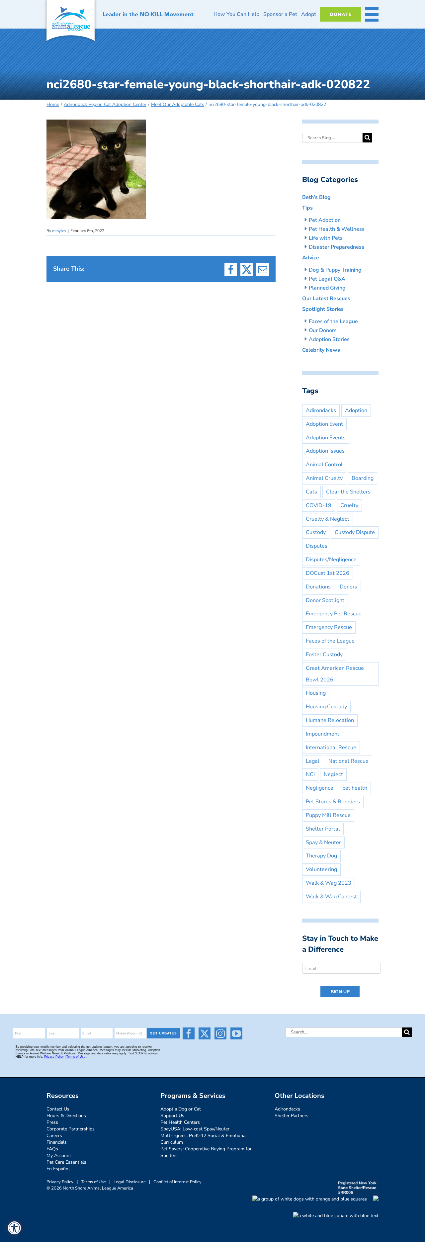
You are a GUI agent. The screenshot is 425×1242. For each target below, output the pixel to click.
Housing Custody (326, 706)
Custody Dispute (355, 532)
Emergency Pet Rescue (334, 613)
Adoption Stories (329, 339)
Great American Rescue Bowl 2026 (335, 674)
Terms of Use (93, 1182)
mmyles (59, 230)
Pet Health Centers (180, 1122)
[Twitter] (205, 1033)
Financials (56, 1142)
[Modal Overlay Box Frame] (342, 980)
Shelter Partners (291, 1115)
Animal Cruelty (324, 478)
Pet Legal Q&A (327, 279)
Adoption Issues (325, 451)
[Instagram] (220, 1033)
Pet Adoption (325, 220)
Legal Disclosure (130, 1182)
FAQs (52, 1149)
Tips (307, 208)
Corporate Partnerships (70, 1129)
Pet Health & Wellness (337, 229)
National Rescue (348, 761)
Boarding (363, 478)
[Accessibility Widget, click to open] (14, 1228)
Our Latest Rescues (326, 298)
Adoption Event (324, 424)
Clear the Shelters (348, 491)
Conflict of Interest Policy (177, 1182)
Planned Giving (327, 288)
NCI (310, 774)
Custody (316, 532)
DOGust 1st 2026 (327, 573)
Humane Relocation (330, 720)
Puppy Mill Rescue (328, 815)
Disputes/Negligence (331, 559)
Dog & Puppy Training (335, 270)
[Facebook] (189, 1033)
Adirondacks (321, 410)
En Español (58, 1169)
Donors (348, 586)
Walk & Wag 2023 (328, 883)
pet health (354, 788)
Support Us (172, 1115)
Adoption (356, 410)
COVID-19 (318, 505)
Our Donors (323, 330)
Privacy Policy (59, 1182)
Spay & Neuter (323, 842)
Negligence (319, 788)
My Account (58, 1155)
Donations (318, 586)
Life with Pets (326, 238)
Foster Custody (324, 654)
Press (52, 1122)
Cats (311, 491)
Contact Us (57, 1109)
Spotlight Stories (323, 309)
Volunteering (321, 869)
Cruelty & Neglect (327, 519)
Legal (312, 761)
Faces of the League (333, 321)
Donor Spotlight (325, 600)
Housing (316, 693)
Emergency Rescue (329, 627)
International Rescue (331, 747)
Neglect (333, 774)
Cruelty (349, 505)
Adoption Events (326, 437)
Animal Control (324, 464)
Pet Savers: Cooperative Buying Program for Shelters (206, 1152)
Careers (54, 1135)
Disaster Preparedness (336, 247)
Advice (310, 257)
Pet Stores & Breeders (333, 801)
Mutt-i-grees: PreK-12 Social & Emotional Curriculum (203, 1138)
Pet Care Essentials (66, 1162)
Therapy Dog (321, 855)
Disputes (316, 546)
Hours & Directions (66, 1115)
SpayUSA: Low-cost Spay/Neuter (194, 1129)
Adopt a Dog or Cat (180, 1109)
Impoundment (322, 734)
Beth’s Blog (316, 197)
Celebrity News (321, 350)
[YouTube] (236, 1033)
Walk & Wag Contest (331, 896)
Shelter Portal (323, 829)
